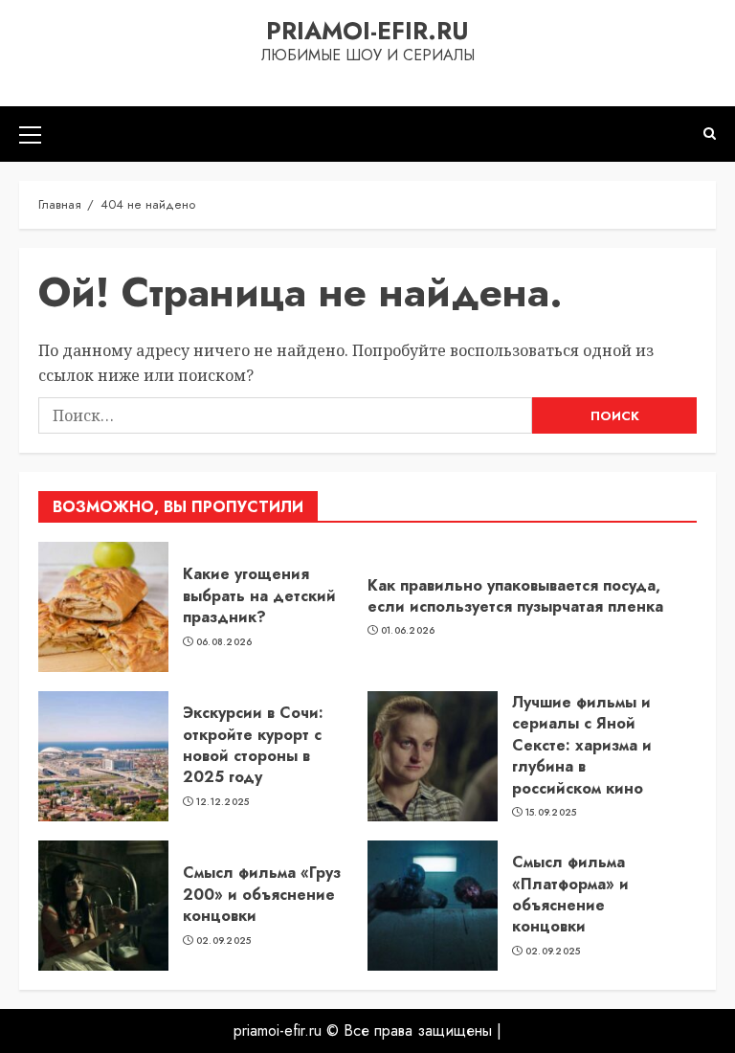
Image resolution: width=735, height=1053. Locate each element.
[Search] (709, 133)
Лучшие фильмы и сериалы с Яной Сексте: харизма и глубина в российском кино (582, 745)
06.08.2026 (224, 642)
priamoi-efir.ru (367, 30)
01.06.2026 (408, 631)
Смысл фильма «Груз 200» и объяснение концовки (262, 894)
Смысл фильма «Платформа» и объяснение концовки (570, 894)
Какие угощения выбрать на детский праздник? (259, 595)
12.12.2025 (223, 802)
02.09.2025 (224, 941)
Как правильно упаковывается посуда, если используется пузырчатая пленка (515, 595)
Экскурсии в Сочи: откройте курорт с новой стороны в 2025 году (253, 745)
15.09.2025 (551, 812)
